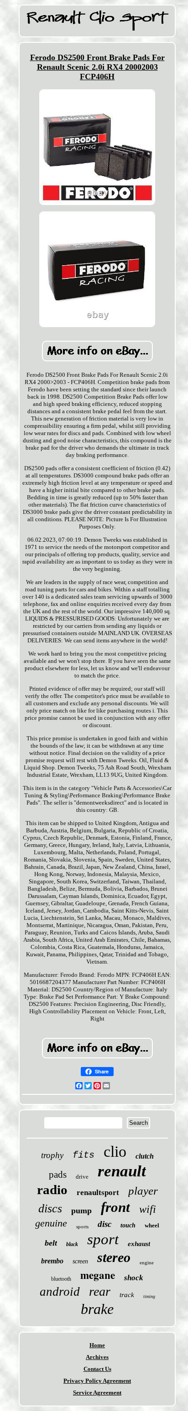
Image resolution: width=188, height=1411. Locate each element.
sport (103, 1239)
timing (149, 1296)
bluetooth (61, 1279)
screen (80, 1261)
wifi (147, 1209)
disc (104, 1224)
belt (51, 1242)
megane (97, 1275)
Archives (97, 1357)
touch (128, 1225)
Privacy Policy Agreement (97, 1380)
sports (82, 1226)
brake (97, 1309)
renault (122, 1171)
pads (58, 1174)
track (127, 1294)
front (115, 1207)
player (143, 1191)
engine (147, 1262)
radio (52, 1189)
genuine (51, 1223)
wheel (152, 1225)
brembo (52, 1261)
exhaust (139, 1243)
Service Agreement (97, 1392)
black (72, 1244)
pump (81, 1210)
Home (97, 1345)
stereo (114, 1257)
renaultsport (98, 1192)
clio (115, 1151)
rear (99, 1291)
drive (82, 1176)
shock (133, 1277)
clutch (145, 1156)
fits (83, 1155)
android (60, 1291)
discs (50, 1208)
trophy (52, 1155)
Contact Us (97, 1368)
